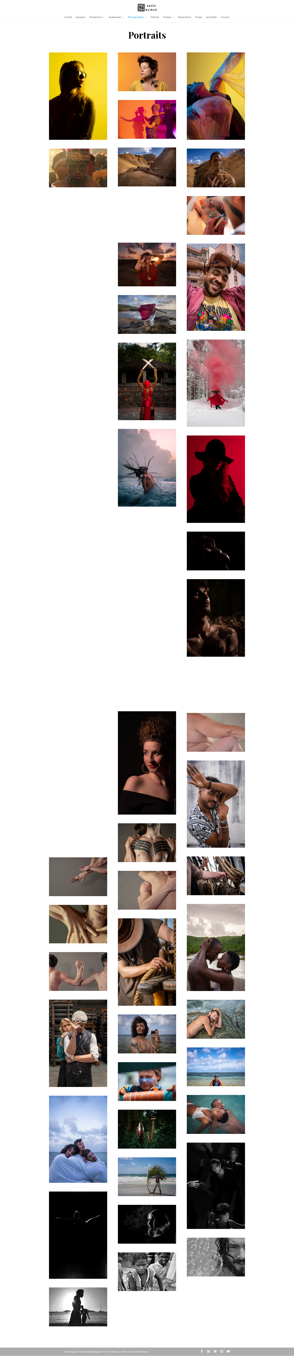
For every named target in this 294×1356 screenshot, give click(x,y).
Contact (225, 17)
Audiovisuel (115, 17)
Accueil (68, 17)
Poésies (167, 17)
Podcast (155, 17)
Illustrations (184, 17)
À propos (80, 17)
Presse (198, 17)
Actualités (211, 17)
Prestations (95, 17)
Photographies (136, 17)
